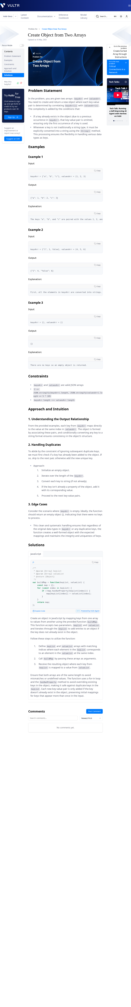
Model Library (83, 16)
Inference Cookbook (64, 16)
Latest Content (25, 16)
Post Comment (94, 711)
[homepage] (9, 5)
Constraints (9, 64)
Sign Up (11, 117)
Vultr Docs (7, 16)
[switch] (22, 45)
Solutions (8, 75)
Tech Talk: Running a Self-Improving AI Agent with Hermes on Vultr (118, 112)
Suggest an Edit (13, 139)
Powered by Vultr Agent (90, 611)
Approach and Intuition (10, 69)
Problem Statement (12, 56)
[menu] (129, 5)
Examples (8, 60)
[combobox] (91, 718)
